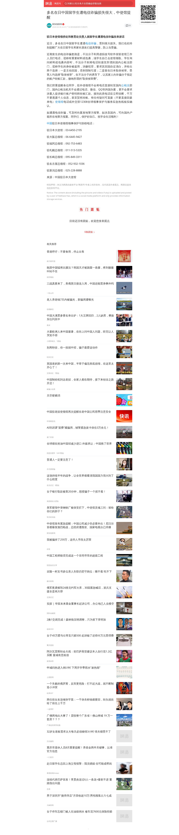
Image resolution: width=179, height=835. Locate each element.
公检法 (125, 85)
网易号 (57, 3)
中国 (49, 123)
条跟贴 (89, 231)
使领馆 (59, 101)
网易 (48, 3)
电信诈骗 (90, 43)
